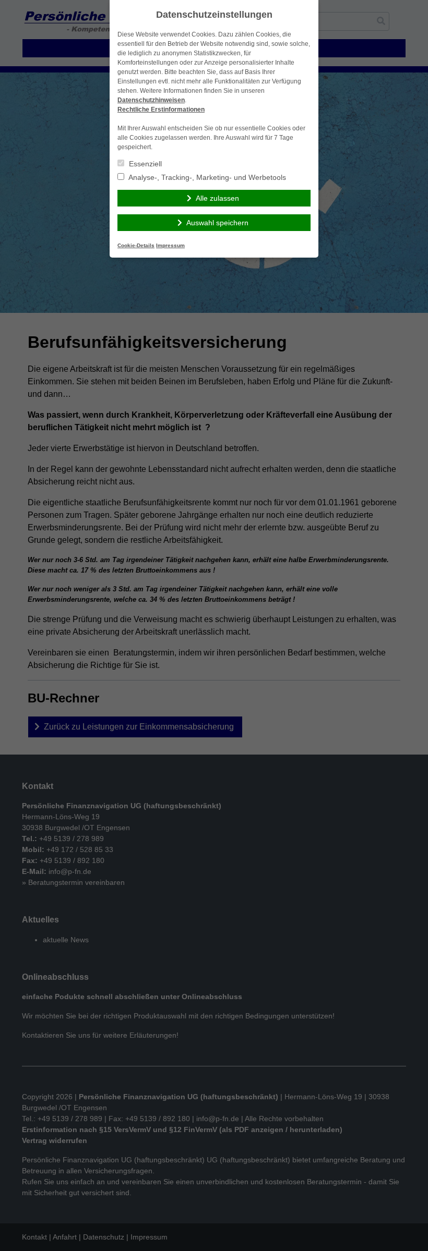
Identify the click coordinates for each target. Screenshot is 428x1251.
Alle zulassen (217, 198)
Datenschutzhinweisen (151, 100)
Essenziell (144, 164)
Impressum (170, 245)
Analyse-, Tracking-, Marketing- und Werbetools (206, 177)
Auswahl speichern (217, 222)
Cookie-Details (135, 245)
